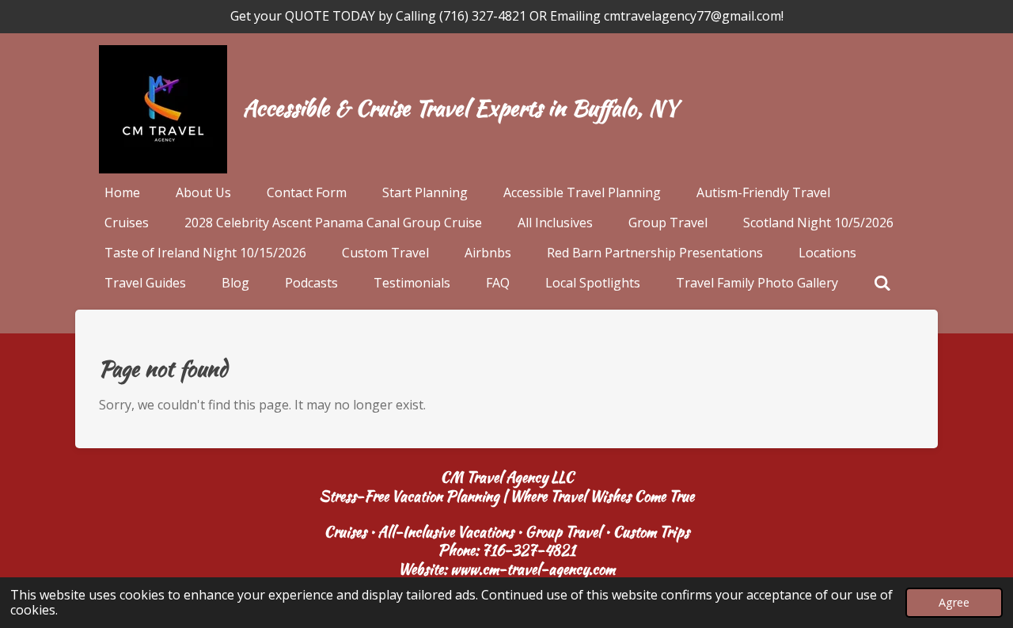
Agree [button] (954, 602)
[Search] (882, 283)
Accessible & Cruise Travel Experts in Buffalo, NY (460, 108)
